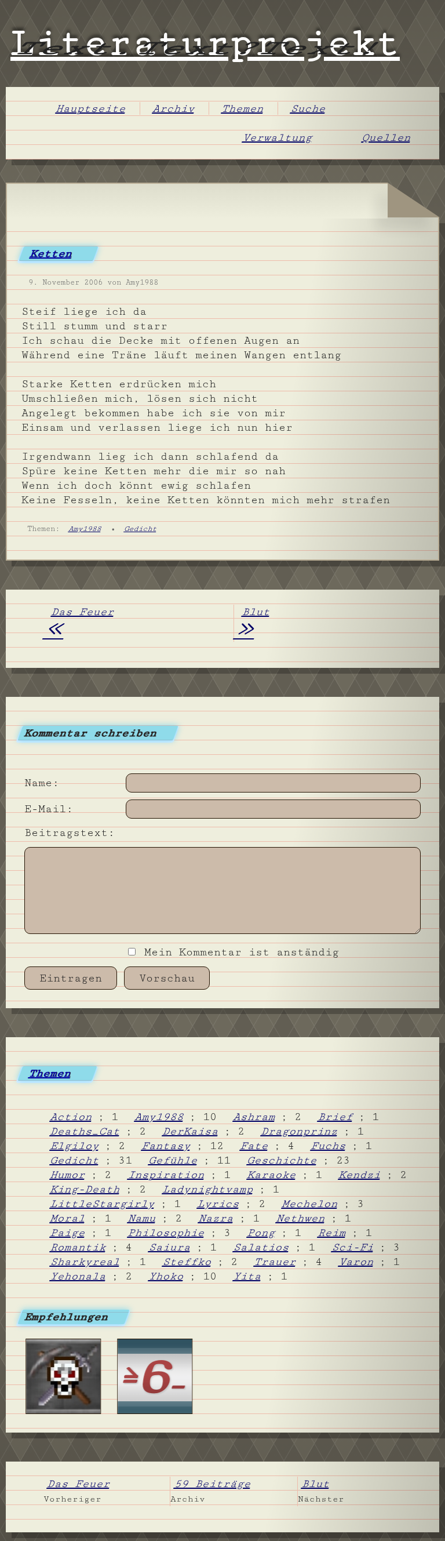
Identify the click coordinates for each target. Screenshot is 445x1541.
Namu (142, 1218)
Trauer (276, 1261)
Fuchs (329, 1145)
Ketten (51, 253)
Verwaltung (278, 137)
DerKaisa (191, 1131)
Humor (68, 1174)
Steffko (187, 1261)
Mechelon (310, 1203)
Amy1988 (85, 528)
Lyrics (219, 1203)
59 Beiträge (213, 1483)
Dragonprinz (300, 1131)
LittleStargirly (103, 1203)
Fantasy (167, 1145)
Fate (255, 1145)
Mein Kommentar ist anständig (238, 952)
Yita (248, 1276)
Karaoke (272, 1174)
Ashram (255, 1116)
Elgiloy (75, 1145)
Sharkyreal (86, 1261)
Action (72, 1116)
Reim (332, 1232)
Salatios (262, 1247)
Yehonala (79, 1276)
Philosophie (166, 1232)
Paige (68, 1232)
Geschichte (283, 1160)
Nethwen (301, 1218)
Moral (68, 1218)
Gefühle (173, 1160)
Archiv (174, 108)
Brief (336, 1116)
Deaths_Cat (86, 1131)
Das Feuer (78, 623)
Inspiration (166, 1174)
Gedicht (141, 528)
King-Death (86, 1189)
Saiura (170, 1247)
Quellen (387, 137)
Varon (357, 1261)
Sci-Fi (353, 1247)
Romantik (79, 1247)
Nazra (216, 1218)
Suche (309, 108)
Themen (243, 108)
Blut (251, 623)
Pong (262, 1232)
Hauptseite (91, 108)
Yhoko (167, 1276)
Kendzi (360, 1174)
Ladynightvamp (208, 1189)
